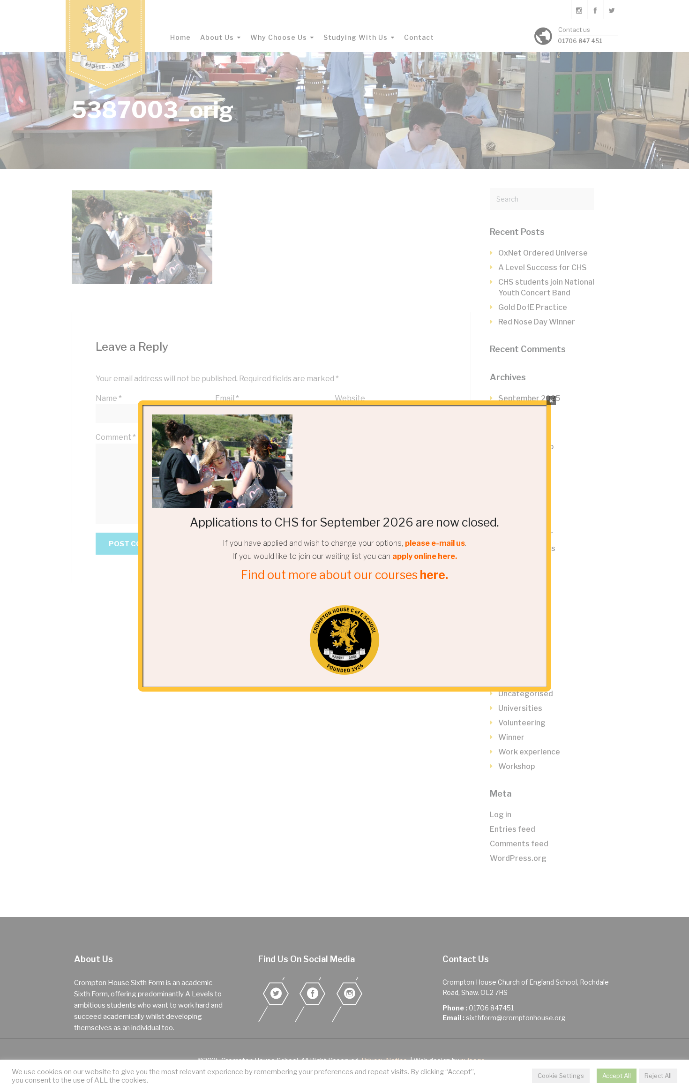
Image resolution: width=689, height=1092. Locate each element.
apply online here (423, 556)
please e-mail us (435, 543)
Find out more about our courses (344, 575)
